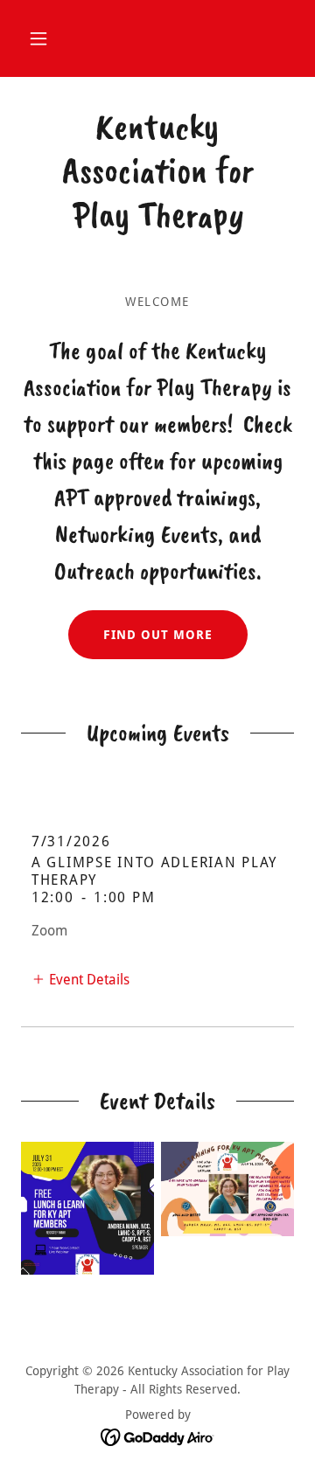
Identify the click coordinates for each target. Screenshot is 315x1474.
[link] (157, 171)
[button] (38, 38)
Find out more (158, 635)
